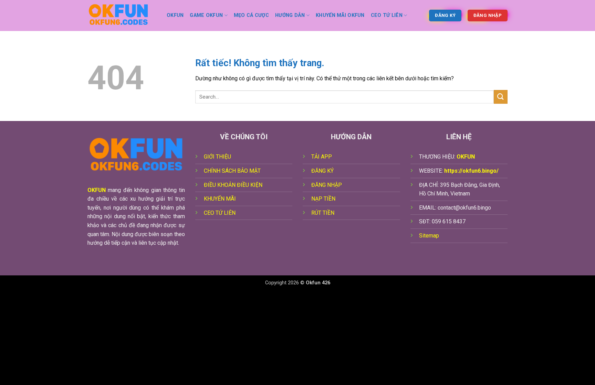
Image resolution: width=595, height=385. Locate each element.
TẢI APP (321, 156)
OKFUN (96, 190)
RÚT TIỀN (322, 213)
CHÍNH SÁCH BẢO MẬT (232, 171)
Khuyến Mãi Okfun (340, 15)
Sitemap (429, 235)
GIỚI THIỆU (217, 156)
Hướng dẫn (290, 15)
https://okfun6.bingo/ (471, 171)
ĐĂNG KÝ (322, 171)
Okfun (175, 15)
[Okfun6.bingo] (121, 15)
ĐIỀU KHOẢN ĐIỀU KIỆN (233, 185)
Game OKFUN (206, 15)
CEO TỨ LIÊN (220, 213)
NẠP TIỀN (323, 198)
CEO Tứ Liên (387, 15)
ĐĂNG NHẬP (326, 185)
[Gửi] (501, 96)
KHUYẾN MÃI (220, 198)
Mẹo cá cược (251, 15)
